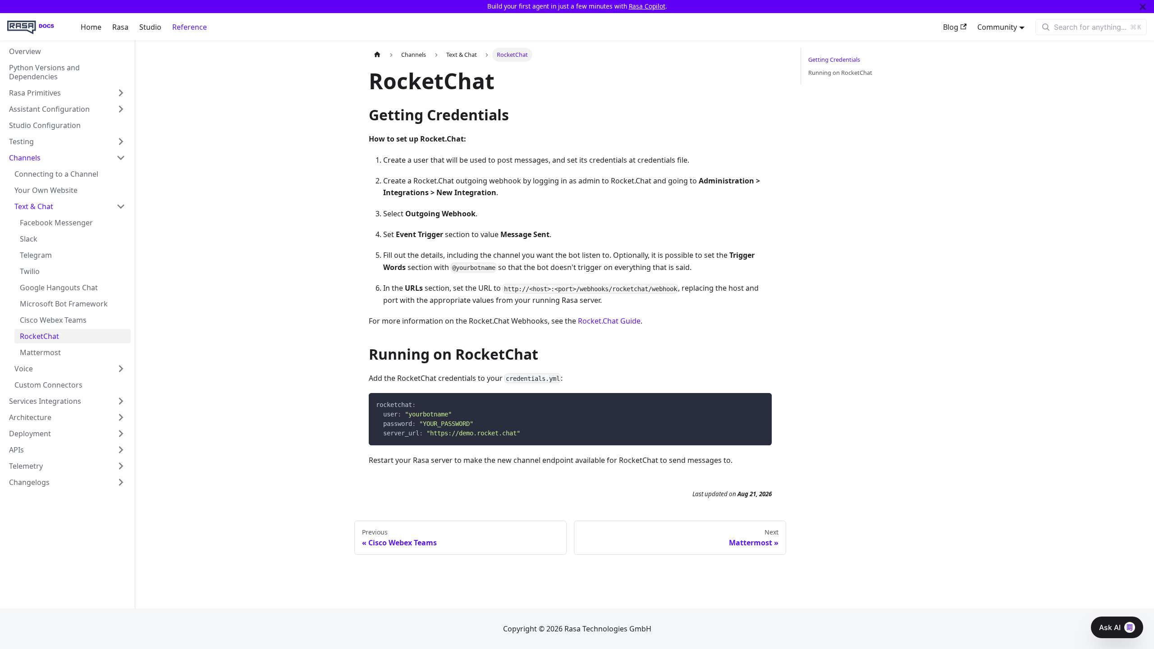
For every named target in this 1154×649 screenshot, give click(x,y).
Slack (28, 239)
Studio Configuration (45, 125)
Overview (25, 51)
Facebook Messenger (56, 223)
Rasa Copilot (647, 6)
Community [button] (997, 27)
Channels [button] (25, 158)
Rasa (120, 27)
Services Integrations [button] (45, 401)
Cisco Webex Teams (53, 320)
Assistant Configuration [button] (49, 109)
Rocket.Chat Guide (609, 321)
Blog (950, 27)
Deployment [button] (30, 434)
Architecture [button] (30, 417)
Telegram (36, 255)
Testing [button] (21, 141)
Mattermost (40, 352)
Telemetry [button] (26, 466)
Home (91, 27)
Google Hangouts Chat (59, 288)
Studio (150, 27)
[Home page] (377, 55)
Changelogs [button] (29, 482)
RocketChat (39, 336)
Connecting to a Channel (56, 174)
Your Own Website (46, 190)
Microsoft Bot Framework (64, 304)
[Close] (1142, 6)
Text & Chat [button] (33, 206)
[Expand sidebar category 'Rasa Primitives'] (121, 93)
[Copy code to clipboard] (760, 404)
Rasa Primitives (35, 93)
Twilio (30, 271)
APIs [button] (16, 450)
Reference (189, 27)
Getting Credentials (834, 59)
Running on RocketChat (840, 73)
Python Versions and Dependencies (44, 72)
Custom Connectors (48, 385)
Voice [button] (23, 369)
